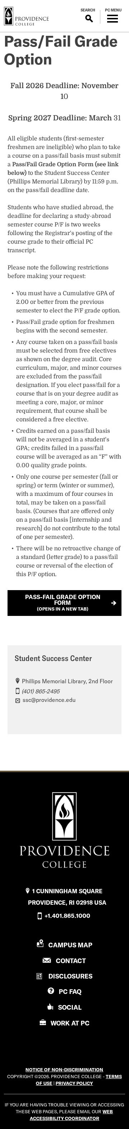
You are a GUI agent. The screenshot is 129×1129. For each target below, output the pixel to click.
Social (70, 1007)
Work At (70, 1023)
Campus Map (70, 945)
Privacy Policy (74, 1083)
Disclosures (70, 976)
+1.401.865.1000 (67, 915)
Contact (71, 961)
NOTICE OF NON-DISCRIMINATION (64, 1069)
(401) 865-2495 (40, 691)
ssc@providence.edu (49, 699)
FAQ (70, 991)
